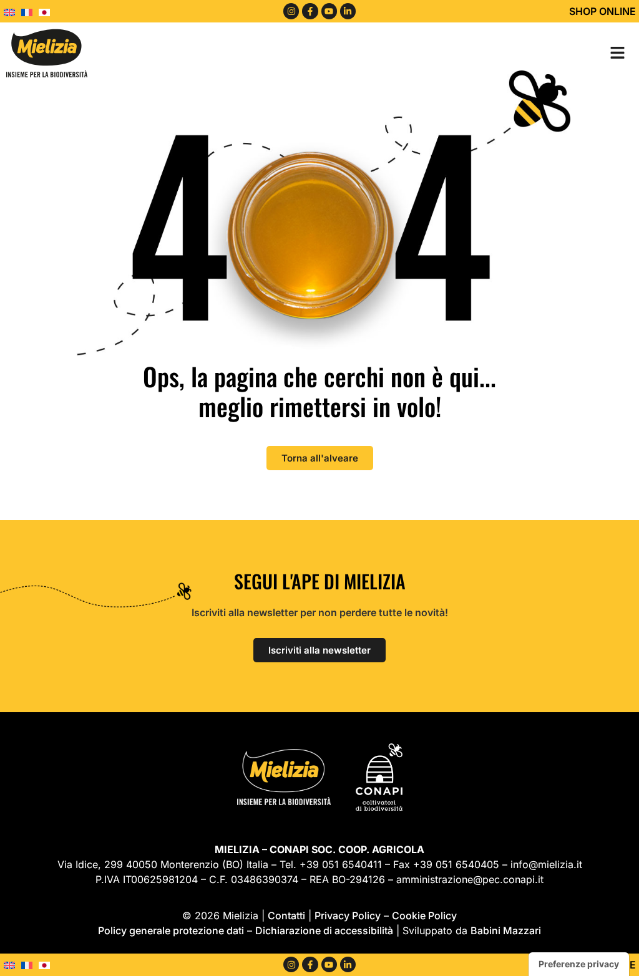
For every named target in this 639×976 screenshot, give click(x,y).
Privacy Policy (348, 915)
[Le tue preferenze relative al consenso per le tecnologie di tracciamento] (579, 964)
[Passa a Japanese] (47, 11)
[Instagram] (291, 11)
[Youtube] (329, 11)
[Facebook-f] (310, 11)
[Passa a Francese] (30, 11)
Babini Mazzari (506, 930)
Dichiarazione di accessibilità (324, 930)
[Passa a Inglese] (12, 11)
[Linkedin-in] (348, 11)
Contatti (286, 915)
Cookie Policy (424, 915)
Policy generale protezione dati (171, 930)
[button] (617, 52)
